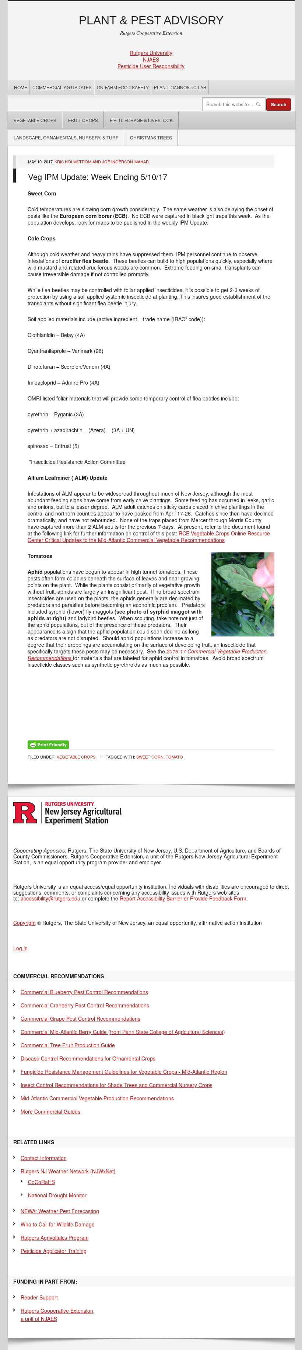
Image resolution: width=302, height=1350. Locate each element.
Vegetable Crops (32, 120)
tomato (174, 757)
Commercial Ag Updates (62, 87)
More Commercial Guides (50, 1111)
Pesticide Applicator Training (54, 1250)
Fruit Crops (83, 120)
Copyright (24, 922)
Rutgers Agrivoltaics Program (55, 1237)
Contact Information (44, 1158)
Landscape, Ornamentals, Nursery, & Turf (66, 137)
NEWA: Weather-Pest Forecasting (60, 1211)
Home (20, 87)
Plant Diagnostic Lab (180, 87)
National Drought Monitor (57, 1195)
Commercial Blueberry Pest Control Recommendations (84, 992)
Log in (20, 948)
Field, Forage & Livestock (141, 120)
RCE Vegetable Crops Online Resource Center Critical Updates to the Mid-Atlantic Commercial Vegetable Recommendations (149, 537)
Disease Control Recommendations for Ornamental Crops (88, 1058)
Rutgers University (151, 52)
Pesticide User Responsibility (151, 66)
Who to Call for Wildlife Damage (58, 1224)
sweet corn (150, 757)
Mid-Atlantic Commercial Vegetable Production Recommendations (97, 1098)
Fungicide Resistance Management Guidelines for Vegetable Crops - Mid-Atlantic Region (124, 1071)
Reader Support (39, 1297)
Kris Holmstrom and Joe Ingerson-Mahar (102, 161)
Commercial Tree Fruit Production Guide (68, 1045)
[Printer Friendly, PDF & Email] (48, 743)
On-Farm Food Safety (123, 87)
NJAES (151, 59)
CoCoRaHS (41, 1182)
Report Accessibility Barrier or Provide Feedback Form (183, 898)
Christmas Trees (151, 137)
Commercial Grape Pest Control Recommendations (80, 1018)
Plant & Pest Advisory (151, 20)
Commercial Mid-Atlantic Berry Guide (123, 1031)
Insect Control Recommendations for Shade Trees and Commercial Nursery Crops (117, 1085)
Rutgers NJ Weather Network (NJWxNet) (68, 1171)
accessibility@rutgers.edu (50, 898)
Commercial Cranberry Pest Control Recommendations (85, 1005)
